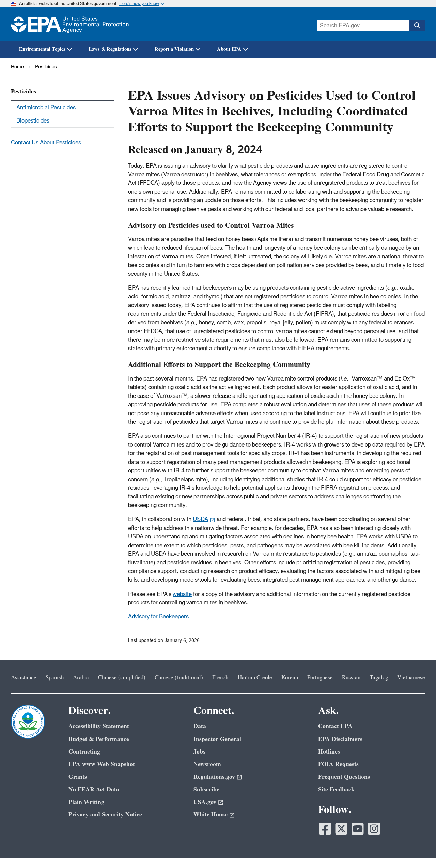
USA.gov (204, 802)
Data (199, 726)
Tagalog (379, 677)
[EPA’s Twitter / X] (341, 829)
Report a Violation (174, 49)
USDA (200, 519)
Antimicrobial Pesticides (46, 107)
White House (210, 814)
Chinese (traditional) (179, 677)
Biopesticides (32, 121)
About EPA (229, 49)
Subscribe (206, 789)
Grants (77, 776)
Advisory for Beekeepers (158, 617)
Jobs (199, 751)
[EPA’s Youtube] (357, 829)
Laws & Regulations (110, 49)
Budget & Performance (98, 739)
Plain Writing (86, 802)
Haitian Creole (255, 677)
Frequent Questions (344, 776)
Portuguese (320, 677)
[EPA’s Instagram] (374, 829)
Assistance (23, 677)
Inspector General (217, 739)
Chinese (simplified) (121, 677)
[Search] (417, 25)
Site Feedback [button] (336, 789)
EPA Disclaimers (340, 739)
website (182, 594)
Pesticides (46, 67)
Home (17, 67)
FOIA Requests (338, 764)
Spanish (55, 677)
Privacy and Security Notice (105, 814)
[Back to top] (417, 839)
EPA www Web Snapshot (101, 764)
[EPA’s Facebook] (325, 829)
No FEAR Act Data (93, 789)
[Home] (70, 24)
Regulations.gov (214, 776)
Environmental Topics (42, 49)
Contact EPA (335, 726)
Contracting (84, 751)
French (220, 677)
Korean (289, 677)
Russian (351, 677)
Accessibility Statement (98, 726)
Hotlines (329, 751)
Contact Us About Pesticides (46, 142)
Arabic (81, 677)
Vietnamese (411, 677)
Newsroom (207, 764)
